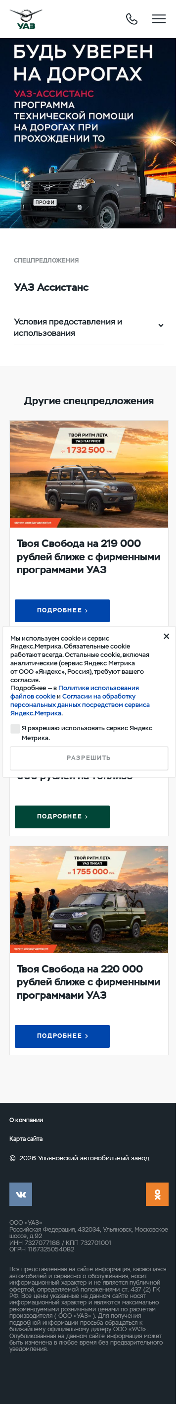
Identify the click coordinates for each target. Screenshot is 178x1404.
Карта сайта (26, 1138)
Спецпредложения (46, 260)
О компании (26, 1120)
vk (20, 1194)
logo (26, 19)
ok (157, 1194)
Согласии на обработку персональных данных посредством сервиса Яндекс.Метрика (80, 704)
